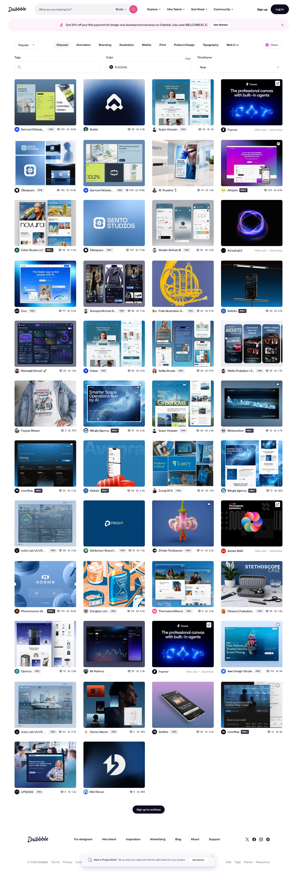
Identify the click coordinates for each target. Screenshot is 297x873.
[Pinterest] (268, 839)
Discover (62, 45)
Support (214, 839)
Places (248, 862)
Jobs (228, 862)
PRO (51, 129)
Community (222, 9)
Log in (280, 9)
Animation (83, 45)
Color (109, 57)
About (195, 839)
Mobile (146, 45)
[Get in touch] (121, 117)
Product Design (184, 45)
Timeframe (204, 57)
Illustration (126, 45)
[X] (247, 839)
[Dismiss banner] (213, 856)
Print (162, 45)
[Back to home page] (17, 9)
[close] (282, 25)
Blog (178, 839)
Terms (55, 862)
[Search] (133, 9)
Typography (210, 45)
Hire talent (109, 839)
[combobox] (73, 9)
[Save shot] (60, 117)
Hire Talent (174, 9)
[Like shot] (68, 117)
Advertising (157, 839)
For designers (83, 839)
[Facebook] (254, 839)
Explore (152, 9)
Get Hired (197, 9)
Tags (18, 57)
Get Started (221, 24)
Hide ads (260, 129)
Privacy (67, 862)
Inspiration (133, 839)
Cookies (81, 862)
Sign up (262, 9)
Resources (263, 862)
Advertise (276, 129)
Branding (105, 45)
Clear (188, 58)
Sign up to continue (149, 809)
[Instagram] (261, 839)
